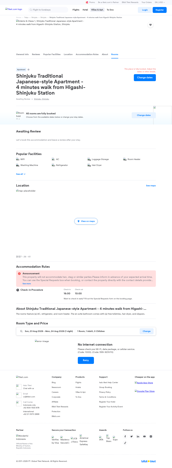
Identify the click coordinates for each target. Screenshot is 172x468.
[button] (86, 221)
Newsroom (56, 387)
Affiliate (55, 402)
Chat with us (28, 388)
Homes (18, 17)
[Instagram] (151, 436)
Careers (55, 392)
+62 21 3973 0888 (31, 414)
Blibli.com (56, 416)
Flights (78, 382)
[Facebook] (125, 436)
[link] (145, 10)
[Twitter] (131, 436)
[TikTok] (125, 443)
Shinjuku (34, 17)
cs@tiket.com (29, 397)
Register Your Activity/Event (111, 407)
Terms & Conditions (107, 397)
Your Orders (147, 2)
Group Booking (105, 387)
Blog (54, 382)
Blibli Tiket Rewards (130, 2)
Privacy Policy (105, 392)
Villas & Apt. (81, 392)
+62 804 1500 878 (31, 408)
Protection (56, 411)
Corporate (56, 397)
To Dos (78, 397)
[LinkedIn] (138, 436)
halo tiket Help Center (108, 382)
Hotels (78, 387)
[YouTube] (144, 436)
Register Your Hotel (107, 402)
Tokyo (26, 17)
